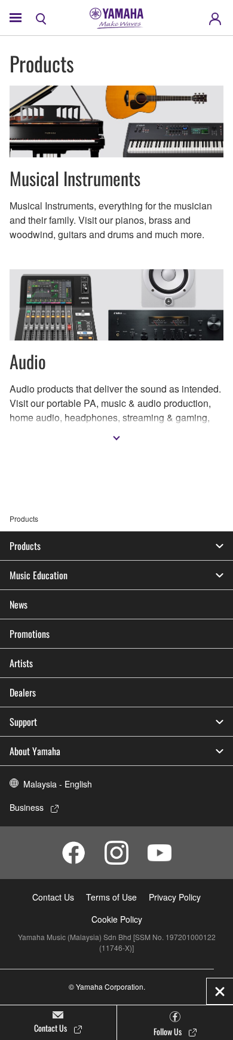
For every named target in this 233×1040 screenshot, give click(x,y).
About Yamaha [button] (35, 751)
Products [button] (25, 546)
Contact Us (53, 897)
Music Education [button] (39, 575)
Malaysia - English (57, 784)
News (18, 604)
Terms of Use (111, 897)
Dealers (23, 692)
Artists (21, 663)
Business (27, 807)
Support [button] (23, 721)
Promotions (30, 634)
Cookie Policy (116, 919)
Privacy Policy (175, 897)
